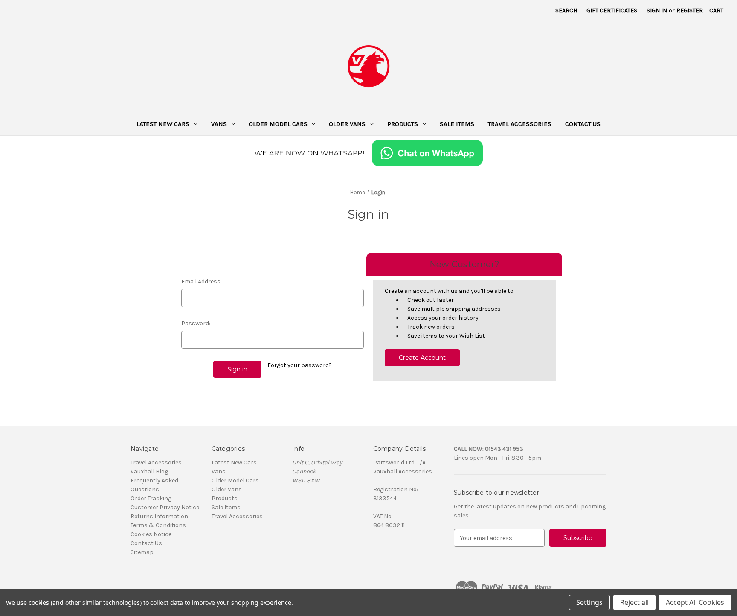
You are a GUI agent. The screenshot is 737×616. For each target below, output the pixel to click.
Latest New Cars (162, 124)
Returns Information (159, 516)
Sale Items (457, 124)
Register (689, 10)
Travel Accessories (519, 124)
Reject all (634, 602)
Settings (589, 602)
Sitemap (142, 552)
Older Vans (347, 124)
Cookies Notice (151, 534)
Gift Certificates (611, 10)
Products (402, 124)
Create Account (422, 358)
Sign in (657, 10)
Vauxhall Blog (149, 471)
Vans (219, 124)
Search (566, 10)
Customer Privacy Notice (165, 507)
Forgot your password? (299, 365)
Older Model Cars (278, 124)
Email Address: (201, 281)
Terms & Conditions (158, 525)
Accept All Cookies (695, 602)
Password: (195, 323)
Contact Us (583, 124)
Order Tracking (151, 498)
